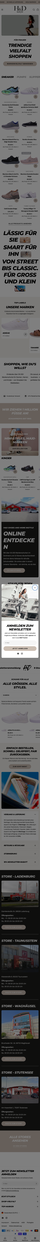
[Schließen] (35, 587)
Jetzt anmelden (20, 648)
